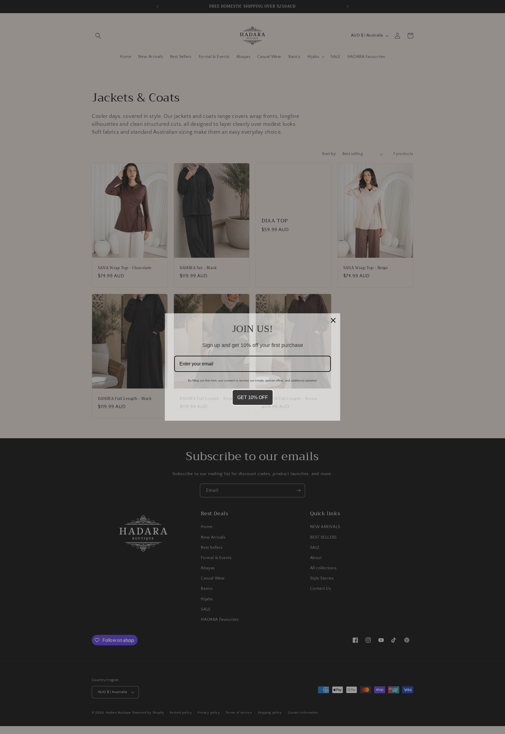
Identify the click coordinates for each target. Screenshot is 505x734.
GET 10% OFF (252, 397)
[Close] (333, 320)
